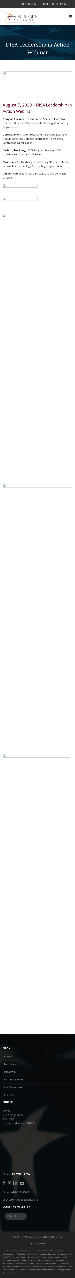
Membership (11, 1064)
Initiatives (10, 1071)
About (7, 1056)
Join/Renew (28, 4)
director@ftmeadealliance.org (20, 1199)
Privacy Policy (38, 1243)
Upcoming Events (14, 1079)
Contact (8, 1095)
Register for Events (55, 4)
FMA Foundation (13, 1087)
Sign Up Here (16, 1216)
